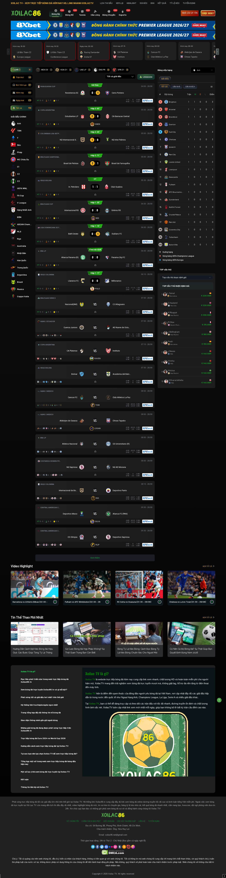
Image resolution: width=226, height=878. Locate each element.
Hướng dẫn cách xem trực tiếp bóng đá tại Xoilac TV (44, 746)
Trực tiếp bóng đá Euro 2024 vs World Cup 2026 (43, 738)
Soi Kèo (143, 3)
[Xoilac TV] (26, 13)
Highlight (131, 3)
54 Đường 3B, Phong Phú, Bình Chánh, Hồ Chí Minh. (117, 825)
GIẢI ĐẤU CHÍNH (18, 116)
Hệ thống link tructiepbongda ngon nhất (39, 705)
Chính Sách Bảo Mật (91, 821)
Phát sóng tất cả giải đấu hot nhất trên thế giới (42, 697)
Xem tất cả (207, 566)
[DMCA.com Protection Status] (113, 852)
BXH (152, 3)
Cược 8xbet (208, 13)
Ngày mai (23, 100)
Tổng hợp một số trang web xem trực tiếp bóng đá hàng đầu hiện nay (48, 762)
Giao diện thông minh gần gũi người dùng (39, 720)
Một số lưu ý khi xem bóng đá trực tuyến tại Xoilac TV (45, 772)
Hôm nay (23, 92)
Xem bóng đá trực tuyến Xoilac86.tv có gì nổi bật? (44, 689)
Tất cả (23, 108)
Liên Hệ (142, 821)
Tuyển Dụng (189, 3)
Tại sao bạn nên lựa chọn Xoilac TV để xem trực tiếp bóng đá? (49, 753)
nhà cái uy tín (189, 13)
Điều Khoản (108, 821)
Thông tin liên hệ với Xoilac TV (34, 787)
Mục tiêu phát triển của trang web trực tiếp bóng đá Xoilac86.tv (45, 680)
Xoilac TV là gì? (28, 671)
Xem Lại (119, 3)
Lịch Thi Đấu (106, 3)
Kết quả (162, 3)
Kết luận (24, 779)
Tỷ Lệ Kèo (174, 3)
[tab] (55, 13)
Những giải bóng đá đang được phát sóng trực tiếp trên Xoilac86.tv (46, 729)
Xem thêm (95, 558)
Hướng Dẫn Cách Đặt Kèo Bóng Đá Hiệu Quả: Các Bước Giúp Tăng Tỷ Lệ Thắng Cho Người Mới (33, 653)
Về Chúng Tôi (73, 821)
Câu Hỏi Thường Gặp (126, 821)
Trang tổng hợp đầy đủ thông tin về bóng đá (41, 712)
